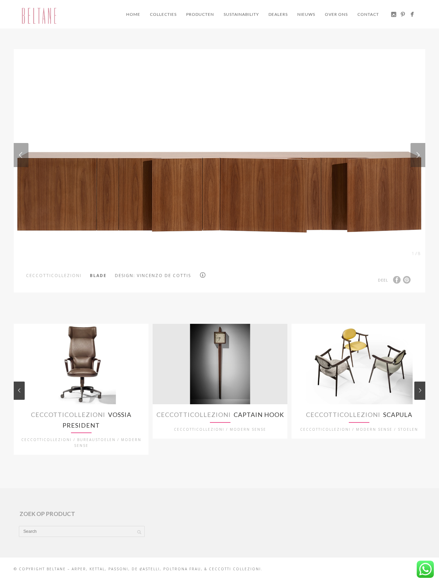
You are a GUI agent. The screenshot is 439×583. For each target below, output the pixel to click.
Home (133, 14)
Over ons (336, 14)
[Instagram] (393, 14)
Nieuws (306, 14)
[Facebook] (412, 14)
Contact (368, 14)
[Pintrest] (403, 14)
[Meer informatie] (203, 275)
